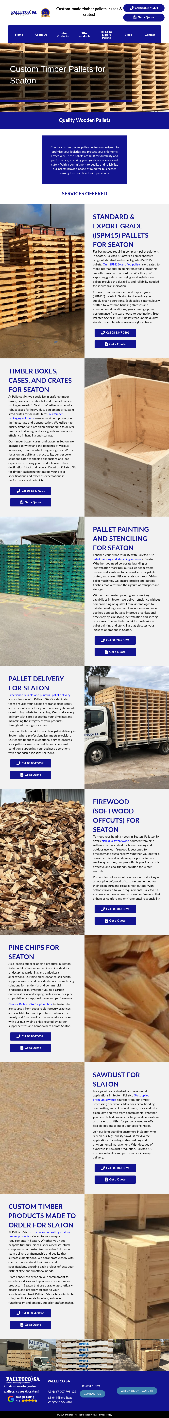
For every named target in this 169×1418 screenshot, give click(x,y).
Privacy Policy (105, 1414)
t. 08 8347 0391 (90, 1386)
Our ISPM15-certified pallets (122, 264)
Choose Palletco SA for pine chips (30, 1004)
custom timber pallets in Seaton (82, 147)
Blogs (128, 34)
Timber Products (63, 35)
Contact (150, 34)
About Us (41, 34)
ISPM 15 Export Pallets (106, 34)
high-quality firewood (115, 841)
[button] (22, 1399)
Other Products (84, 35)
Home (19, 34)
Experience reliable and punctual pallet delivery (39, 695)
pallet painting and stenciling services (117, 559)
